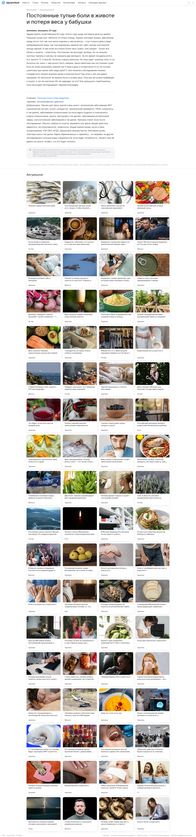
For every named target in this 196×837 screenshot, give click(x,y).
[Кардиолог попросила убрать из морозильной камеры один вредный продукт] (116, 234)
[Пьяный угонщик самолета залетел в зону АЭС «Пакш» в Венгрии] (80, 271)
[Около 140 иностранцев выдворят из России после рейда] (152, 234)
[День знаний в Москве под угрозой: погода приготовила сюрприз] (152, 379)
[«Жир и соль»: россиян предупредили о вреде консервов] (152, 271)
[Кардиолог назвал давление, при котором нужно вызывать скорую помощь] (116, 271)
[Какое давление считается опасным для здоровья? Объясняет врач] (116, 198)
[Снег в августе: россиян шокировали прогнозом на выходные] (152, 488)
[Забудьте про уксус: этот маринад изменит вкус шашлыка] (80, 379)
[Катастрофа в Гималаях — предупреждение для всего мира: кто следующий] (44, 234)
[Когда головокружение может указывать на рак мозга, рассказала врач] (152, 705)
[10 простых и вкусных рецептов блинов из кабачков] (152, 524)
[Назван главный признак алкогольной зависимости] (80, 415)
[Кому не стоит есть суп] (116, 705)
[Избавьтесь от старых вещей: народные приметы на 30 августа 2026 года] (116, 343)
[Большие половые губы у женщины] (44, 271)
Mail (3, 835)
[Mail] (3, 2)
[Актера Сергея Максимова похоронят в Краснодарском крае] (80, 524)
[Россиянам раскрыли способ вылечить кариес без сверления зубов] (116, 742)
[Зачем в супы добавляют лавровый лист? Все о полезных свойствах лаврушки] (116, 633)
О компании (11, 835)
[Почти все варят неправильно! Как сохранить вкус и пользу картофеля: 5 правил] (116, 307)
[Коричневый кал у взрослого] (152, 343)
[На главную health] (12, 2)
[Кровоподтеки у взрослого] (80, 778)
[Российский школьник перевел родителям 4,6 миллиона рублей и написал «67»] (152, 415)
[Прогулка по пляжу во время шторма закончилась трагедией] (44, 814)
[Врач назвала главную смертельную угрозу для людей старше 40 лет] (44, 343)
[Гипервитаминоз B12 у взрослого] (116, 669)
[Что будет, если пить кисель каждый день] (44, 415)
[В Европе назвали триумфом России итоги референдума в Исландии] (44, 560)
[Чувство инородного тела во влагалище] (116, 379)
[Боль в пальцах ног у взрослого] (44, 597)
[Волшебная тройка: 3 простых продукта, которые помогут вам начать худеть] (152, 452)
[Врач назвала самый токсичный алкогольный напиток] (80, 307)
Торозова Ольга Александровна (53, 98)
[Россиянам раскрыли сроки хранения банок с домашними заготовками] (80, 742)
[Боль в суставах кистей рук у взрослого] (116, 560)
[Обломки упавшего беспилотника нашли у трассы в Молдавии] (80, 705)
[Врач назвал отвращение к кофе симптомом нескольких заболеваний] (116, 452)
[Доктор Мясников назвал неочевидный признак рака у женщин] (44, 633)
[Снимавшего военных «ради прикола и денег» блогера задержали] (44, 488)
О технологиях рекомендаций (159, 835)
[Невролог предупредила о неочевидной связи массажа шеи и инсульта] (44, 705)
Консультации (32, 10)
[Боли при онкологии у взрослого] (152, 633)
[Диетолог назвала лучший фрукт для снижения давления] (80, 488)
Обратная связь (142, 835)
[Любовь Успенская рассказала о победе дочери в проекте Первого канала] (152, 778)
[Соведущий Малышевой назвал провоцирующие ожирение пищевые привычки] (152, 597)
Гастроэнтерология (47, 10)
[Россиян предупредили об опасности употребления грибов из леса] (116, 597)
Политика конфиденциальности (181, 835)
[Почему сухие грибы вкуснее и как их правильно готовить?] (116, 814)
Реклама (19, 835)
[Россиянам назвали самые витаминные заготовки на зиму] (80, 560)
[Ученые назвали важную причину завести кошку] (44, 778)
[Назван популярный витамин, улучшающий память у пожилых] (152, 307)
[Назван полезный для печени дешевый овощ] (152, 198)
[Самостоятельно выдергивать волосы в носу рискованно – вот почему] (152, 669)
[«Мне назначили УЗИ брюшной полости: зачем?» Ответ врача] (116, 778)
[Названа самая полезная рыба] (44, 198)
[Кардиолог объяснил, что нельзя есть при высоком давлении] (80, 234)
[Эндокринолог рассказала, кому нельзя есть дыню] (44, 452)
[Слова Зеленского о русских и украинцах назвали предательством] (80, 814)
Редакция (106, 835)
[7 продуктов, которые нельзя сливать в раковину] (80, 343)
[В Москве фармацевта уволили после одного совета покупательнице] (116, 524)
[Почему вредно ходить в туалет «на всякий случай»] (116, 488)
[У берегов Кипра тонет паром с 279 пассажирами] (44, 379)
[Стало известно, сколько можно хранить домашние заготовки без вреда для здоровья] (80, 669)
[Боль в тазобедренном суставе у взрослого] (152, 560)
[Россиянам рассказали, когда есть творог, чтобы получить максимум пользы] (80, 198)
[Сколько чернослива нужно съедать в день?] (116, 415)
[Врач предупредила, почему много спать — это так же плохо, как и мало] (80, 452)
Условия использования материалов (123, 835)
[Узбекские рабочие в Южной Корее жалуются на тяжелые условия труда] (152, 742)
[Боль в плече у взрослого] (152, 814)
